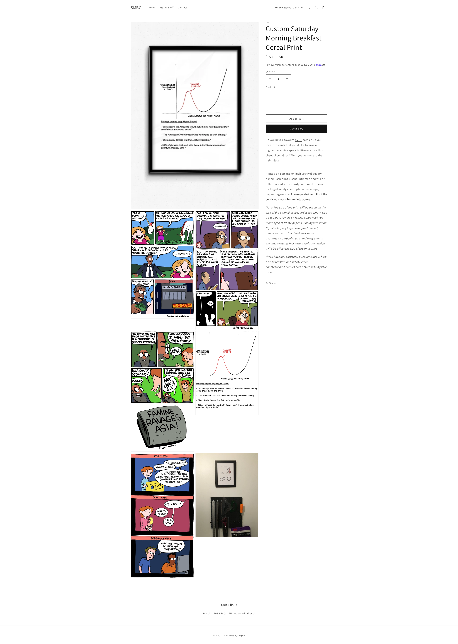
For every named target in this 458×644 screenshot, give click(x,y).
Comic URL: (271, 87)
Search (207, 613)
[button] (308, 7)
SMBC (298, 140)
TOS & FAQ (219, 613)
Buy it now (296, 128)
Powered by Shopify (235, 635)
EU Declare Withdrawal (242, 613)
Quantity (270, 71)
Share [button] (272, 283)
